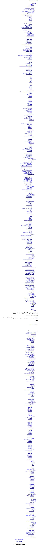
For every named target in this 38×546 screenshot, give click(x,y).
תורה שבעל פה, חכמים (30, 114)
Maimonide (30, 29)
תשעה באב (30, 223)
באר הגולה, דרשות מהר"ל (28, 133)
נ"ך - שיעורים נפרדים (28, 90)
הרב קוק (34, 523)
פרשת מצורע (30, 433)
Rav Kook (30, 31)
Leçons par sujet (31, 337)
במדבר (31, 79)
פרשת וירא (30, 408)
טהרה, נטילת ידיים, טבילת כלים (29, 284)
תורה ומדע (30, 203)
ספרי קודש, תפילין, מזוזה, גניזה (29, 285)
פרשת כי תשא (29, 425)
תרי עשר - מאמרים (29, 246)
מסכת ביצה (30, 100)
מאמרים (34, 159)
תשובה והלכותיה (29, 39)
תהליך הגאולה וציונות (28, 42)
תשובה (31, 204)
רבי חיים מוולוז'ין (31, 143)
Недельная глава (29, 190)
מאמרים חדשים (31, 160)
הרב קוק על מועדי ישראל (28, 153)
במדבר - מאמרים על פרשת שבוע (27, 238)
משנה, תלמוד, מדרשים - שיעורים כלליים (26, 91)
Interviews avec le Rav (28, 172)
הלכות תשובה (30, 126)
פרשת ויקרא (30, 429)
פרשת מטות (30, 447)
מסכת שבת (30, 96)
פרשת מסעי (30, 448)
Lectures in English (31, 34)
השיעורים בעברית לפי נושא (29, 8)
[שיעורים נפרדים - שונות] (26, 36)
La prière (30, 24)
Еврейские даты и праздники (27, 189)
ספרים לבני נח (31, 295)
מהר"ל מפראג (31, 129)
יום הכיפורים (30, 68)
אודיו (17, 318)
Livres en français (31, 292)
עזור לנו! (32, 5)
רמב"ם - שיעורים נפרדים (30, 508)
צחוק (31, 212)
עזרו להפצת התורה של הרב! (19, 539)
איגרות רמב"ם (29, 124)
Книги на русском (31, 294)
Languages (33, 304)
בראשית (30, 76)
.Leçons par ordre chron (30, 338)
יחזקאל (31, 86)
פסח (31, 56)
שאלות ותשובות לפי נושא (30, 269)
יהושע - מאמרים (29, 240)
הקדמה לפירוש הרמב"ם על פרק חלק (26, 123)
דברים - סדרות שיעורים (28, 450)
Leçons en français (31, 13)
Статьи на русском (30, 186)
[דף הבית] (32, 3)
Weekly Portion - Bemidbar (27, 180)
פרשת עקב (30, 452)
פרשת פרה (32, 400)
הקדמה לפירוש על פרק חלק (29, 503)
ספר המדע (30, 125)
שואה (33, 367)
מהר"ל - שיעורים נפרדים (28, 136)
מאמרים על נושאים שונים (30, 201)
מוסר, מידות (30, 37)
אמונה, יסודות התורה (30, 360)
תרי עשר (30, 87)
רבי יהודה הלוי (33, 500)
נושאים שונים (32, 376)
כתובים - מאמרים (29, 247)
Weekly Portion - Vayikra (28, 179)
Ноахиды (30, 192)
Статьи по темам (29, 187)
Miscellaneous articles (28, 185)
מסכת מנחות (30, 113)
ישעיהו (31, 84)
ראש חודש (30, 215)
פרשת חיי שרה (29, 409)
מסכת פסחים (30, 97)
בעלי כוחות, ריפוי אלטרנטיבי (29, 287)
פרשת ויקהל (30, 426)
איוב (31, 89)
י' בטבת (30, 71)
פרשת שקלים (32, 397)
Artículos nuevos (29, 197)
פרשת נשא (30, 441)
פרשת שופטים (29, 454)
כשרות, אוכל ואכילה (31, 283)
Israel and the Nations (28, 184)
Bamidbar (30, 20)
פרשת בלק (30, 445)
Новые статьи (29, 188)
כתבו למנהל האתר (19, 541)
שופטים (30, 82)
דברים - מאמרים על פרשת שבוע (27, 239)
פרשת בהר (30, 436)
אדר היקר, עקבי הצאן (28, 148)
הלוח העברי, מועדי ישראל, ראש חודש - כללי (25, 55)
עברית (33, 305)
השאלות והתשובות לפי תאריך (29, 270)
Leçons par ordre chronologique (27, 14)
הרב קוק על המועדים (28, 262)
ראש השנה (30, 67)
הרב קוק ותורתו (31, 258)
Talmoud (30, 22)
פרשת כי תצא (29, 455)
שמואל (33, 462)
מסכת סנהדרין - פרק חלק (28, 110)
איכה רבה (30, 93)
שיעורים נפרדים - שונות (30, 36)
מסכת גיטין (32, 486)
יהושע (31, 81)
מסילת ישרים (30, 137)
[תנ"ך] (31, 234)
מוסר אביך (30, 150)
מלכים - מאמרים (29, 243)
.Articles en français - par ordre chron (26, 163)
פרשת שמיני (30, 431)
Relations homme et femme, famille (26, 27)
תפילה (33, 253)
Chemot (30, 18)
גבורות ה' (30, 130)
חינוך (31, 47)
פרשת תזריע (30, 432)
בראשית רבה (30, 92)
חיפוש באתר (32, 4)
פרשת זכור (32, 398)
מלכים (31, 83)
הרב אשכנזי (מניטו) (31, 158)
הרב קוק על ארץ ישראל (28, 156)
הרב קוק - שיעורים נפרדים (28, 157)
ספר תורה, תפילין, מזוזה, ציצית (27, 49)
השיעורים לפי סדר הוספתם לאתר (29, 9)
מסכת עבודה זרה (29, 111)
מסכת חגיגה (30, 104)
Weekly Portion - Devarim (27, 181)
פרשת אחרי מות (29, 434)
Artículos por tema (29, 196)
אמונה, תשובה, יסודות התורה (29, 271)
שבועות (30, 61)
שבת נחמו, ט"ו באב (29, 65)
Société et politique (29, 26)
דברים (31, 80)
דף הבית (34, 3)
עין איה (30, 147)
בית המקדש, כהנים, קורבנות (27, 45)
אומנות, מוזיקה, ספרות (30, 289)
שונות (33, 290)
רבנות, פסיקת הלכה (29, 117)
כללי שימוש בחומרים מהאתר (29, 6)
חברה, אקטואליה (29, 41)
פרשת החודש (32, 401)
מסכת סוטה (32, 485)
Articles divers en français (28, 173)
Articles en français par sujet (27, 162)
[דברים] (31, 449)
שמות (31, 77)
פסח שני (30, 219)
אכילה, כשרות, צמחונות (28, 48)
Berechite (30, 17)
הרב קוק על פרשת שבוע (30, 532)
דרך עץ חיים (30, 140)
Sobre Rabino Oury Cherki (29, 300)
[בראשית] (30, 404)
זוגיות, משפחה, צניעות (28, 46)
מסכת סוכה (30, 99)
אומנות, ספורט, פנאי (29, 51)
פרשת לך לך (30, 407)
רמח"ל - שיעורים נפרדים (28, 141)
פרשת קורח (30, 443)
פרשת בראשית (29, 405)
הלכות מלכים (30, 127)
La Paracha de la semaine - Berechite (26, 165)
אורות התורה (30, 146)
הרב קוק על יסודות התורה (28, 263)
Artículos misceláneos (28, 200)
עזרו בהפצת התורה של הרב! (33, 324)
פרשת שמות (30, 418)
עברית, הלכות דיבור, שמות (30, 273)
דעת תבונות (30, 139)
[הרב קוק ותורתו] (28, 258)
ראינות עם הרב (29, 213)
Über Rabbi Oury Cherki (30, 301)
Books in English (31, 293)
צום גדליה (30, 227)
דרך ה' (31, 138)
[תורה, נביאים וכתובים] (28, 402)
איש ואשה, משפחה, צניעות (29, 282)
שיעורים (34, 7)
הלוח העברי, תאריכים (30, 288)
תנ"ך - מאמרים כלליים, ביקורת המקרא (26, 235)
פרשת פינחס (30, 446)
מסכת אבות (30, 112)
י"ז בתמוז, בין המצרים (28, 63)
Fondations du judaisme (28, 23)
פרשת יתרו (30, 421)
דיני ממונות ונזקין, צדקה (30, 286)
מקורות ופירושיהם (31, 272)
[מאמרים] (32, 159)
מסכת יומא (32, 478)
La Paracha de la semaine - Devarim (26, 168)
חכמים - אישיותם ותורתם (28, 118)
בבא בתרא (30, 109)
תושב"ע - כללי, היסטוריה (28, 115)
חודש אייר (30, 58)
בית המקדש (30, 206)
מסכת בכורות (32, 493)
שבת (31, 54)
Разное (30, 193)
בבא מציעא (32, 488)
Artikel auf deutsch (31, 194)
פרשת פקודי (30, 427)
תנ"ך (33, 234)
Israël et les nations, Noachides (27, 170)
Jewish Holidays (29, 176)
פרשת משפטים (29, 422)
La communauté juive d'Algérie (27, 171)
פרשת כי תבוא (29, 456)
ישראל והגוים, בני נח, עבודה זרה (27, 208)
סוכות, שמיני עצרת (29, 69)
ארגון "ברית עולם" (33, 303)
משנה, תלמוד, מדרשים (32, 470)
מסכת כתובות (30, 105)
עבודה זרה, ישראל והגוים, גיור (29, 280)
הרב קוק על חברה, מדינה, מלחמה (27, 266)
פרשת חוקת (30, 444)
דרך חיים (30, 134)
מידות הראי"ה (29, 260)
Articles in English (31, 174)
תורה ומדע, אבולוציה (28, 38)
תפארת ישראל (29, 131)
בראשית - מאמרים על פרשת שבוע (26, 236)
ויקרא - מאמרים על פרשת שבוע (27, 237)
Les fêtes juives (29, 16)
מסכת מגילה (30, 102)
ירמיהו (31, 85)
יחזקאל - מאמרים (29, 245)
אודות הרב (34, 296)
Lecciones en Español (30, 35)
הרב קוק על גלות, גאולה (28, 265)
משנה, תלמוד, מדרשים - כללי (29, 471)
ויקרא (31, 78)
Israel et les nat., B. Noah (30, 351)
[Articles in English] (27, 174)
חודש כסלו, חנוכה (29, 70)
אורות (33, 524)
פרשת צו (30, 430)
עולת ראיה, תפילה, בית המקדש (27, 149)
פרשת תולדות (30, 410)
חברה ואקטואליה (29, 205)
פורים (31, 233)
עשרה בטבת (30, 230)
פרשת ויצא (30, 411)
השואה (31, 209)
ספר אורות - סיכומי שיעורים (27, 259)
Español (32, 308)
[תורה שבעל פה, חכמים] (28, 494)
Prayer (31, 182)
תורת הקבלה (30, 252)
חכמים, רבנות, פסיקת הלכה (29, 274)
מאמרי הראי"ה (29, 151)
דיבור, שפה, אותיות (29, 40)
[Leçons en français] (27, 13)
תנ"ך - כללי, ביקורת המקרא (29, 403)
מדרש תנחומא (29, 94)
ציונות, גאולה (32, 276)
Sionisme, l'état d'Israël (28, 25)
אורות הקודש (30, 145)
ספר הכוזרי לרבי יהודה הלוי (30, 254)
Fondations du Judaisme (28, 169)
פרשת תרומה (30, 423)
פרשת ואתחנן (30, 451)
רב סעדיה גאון (31, 120)
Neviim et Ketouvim (30, 345)
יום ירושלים (30, 60)
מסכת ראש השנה (31, 477)
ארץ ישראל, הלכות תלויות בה (29, 277)
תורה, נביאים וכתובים (32, 402)
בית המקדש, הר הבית (30, 278)
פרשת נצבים (30, 457)
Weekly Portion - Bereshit (28, 177)
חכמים (31, 251)
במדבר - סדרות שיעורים (28, 439)
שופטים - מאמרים (29, 241)
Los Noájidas (30, 199)
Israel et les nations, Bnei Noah (27, 28)
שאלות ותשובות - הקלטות (30, 375)
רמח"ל (33, 256)
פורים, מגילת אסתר (29, 74)
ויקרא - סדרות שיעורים (28, 428)
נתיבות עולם (30, 135)
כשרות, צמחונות (31, 372)
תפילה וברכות (31, 119)
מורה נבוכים (30, 128)
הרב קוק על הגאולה (29, 155)
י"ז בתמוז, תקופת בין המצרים (27, 222)
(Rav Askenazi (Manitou (28, 32)
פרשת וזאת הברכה (29, 459)
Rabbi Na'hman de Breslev (27, 30)
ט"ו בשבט (30, 72)
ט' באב (31, 64)
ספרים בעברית (31, 291)
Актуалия (30, 191)
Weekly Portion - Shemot (28, 178)
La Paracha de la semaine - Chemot (26, 166)
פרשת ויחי (30, 415)
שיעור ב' (36, 318)
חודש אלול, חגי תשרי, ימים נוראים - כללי (25, 66)
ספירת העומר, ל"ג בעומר (28, 57)
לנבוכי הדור (30, 261)
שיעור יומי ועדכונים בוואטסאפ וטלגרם (28, 11)
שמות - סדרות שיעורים (28, 417)
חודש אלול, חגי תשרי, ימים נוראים (26, 225)
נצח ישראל (30, 132)
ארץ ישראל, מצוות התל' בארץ (29, 368)
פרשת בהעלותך (29, 442)
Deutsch (32, 309)
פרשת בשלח (30, 420)
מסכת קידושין (30, 107)
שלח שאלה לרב (31, 268)
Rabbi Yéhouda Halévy (30, 352)
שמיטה (31, 207)
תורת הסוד (30, 116)
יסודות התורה (30, 202)
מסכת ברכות (30, 95)
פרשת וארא (30, 419)
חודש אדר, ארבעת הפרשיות (27, 232)
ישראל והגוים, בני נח (29, 43)
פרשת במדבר (30, 440)
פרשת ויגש (30, 414)
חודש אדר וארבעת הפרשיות (27, 73)
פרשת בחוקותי (29, 437)
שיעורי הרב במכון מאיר (30, 12)
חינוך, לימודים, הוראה (30, 281)
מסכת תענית (30, 101)
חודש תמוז (30, 62)
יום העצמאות (30, 59)
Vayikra (30, 19)
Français (32, 306)
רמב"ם (33, 255)
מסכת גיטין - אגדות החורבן (28, 106)
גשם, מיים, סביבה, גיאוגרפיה (27, 50)
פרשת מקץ (30, 413)
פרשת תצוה (30, 424)
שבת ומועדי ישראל (31, 53)
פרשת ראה (30, 453)
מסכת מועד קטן (29, 103)
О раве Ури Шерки (30, 299)
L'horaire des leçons (28, 15)
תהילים (30, 88)
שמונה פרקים (30, 122)
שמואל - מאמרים (29, 242)
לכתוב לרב (34, 302)
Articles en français (31, 161)
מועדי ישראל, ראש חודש (30, 379)
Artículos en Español (30, 195)
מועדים (32, 214)
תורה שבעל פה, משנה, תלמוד (29, 248)
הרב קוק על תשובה (29, 154)
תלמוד (31, 250)
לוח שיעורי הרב (31, 10)
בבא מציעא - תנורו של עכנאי (27, 108)
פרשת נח (30, 406)
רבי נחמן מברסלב (31, 142)
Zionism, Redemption (28, 183)
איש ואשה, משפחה (29, 211)
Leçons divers (29, 33)
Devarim (32, 344)
